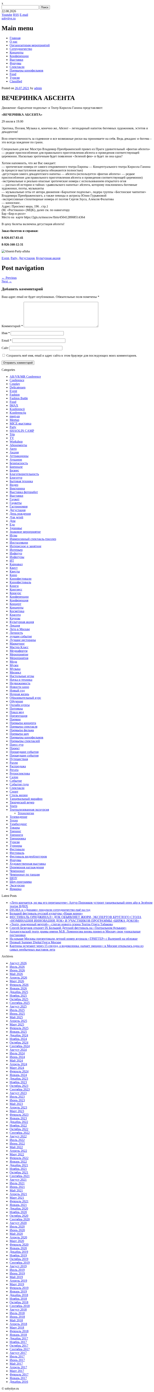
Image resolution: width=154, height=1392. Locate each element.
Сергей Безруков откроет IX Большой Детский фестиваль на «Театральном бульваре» (68, 928)
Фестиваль (17, 853)
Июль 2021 (17, 1183)
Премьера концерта (23, 723)
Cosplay (15, 383)
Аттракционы (19, 456)
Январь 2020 (18, 1248)
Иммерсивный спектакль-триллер (33, 539)
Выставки (16, 59)
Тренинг (15, 831)
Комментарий (12, 326)
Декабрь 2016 (19, 1381)
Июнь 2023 (17, 1100)
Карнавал (16, 564)
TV (12, 438)
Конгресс (16, 589)
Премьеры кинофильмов (26, 70)
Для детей (16, 517)
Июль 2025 (17, 1010)
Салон (14, 777)
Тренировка (18, 838)
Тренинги (16, 835)
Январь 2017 (18, 1378)
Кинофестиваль (20, 582)
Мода (13, 661)
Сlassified (16, 81)
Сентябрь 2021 (20, 1176)
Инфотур (16, 553)
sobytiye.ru (9, 18)
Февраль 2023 (19, 1114)
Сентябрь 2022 (20, 1132)
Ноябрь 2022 (18, 1125)
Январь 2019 (18, 1291)
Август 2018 (18, 1309)
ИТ (12, 560)
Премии (15, 719)
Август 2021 (18, 1179)
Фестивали (17, 849)
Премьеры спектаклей (25, 741)
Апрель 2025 (18, 1021)
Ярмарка (15, 889)
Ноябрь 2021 (18, 1168)
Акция (14, 452)
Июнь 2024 (17, 1057)
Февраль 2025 (19, 1028)
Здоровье (16, 528)
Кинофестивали (20, 578)
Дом (12, 521)
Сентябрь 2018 (20, 1306)
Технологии (26, 813)
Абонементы (18, 445)
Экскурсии (17, 885)
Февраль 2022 (19, 1158)
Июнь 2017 (17, 1360)
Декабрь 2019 (19, 1251)
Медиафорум (18, 650)
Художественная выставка (28, 863)
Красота (15, 614)
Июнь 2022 (17, 1143)
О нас (13, 41)
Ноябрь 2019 (18, 1255)
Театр (13, 806)
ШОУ (13, 878)
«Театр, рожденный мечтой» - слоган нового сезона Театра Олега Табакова (61, 924)
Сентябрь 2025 (20, 1003)
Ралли (14, 762)
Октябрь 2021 (19, 1172)
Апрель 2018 (18, 1324)
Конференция (19, 600)
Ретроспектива (20, 773)
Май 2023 (16, 1104)
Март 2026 (17, 981)
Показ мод (17, 712)
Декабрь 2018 (19, 1295)
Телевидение (18, 816)
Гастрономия (18, 506)
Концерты (16, 52)
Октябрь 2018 (19, 1302)
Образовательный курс (25, 697)
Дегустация (26, 258)
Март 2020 (17, 1241)
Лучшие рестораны (23, 640)
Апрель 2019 (18, 1280)
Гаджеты (16, 503)
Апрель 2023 (18, 1107)
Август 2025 (18, 1006)
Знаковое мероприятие (25, 531)
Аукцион (16, 459)
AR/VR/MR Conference (25, 376)
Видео (14, 485)
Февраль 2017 (19, 1374)
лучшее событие (21, 636)
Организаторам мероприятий (30, 45)
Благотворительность (24, 474)
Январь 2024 (18, 1075)
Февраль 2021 (19, 1201)
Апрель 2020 (18, 1237)
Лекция (15, 625)
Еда (12, 524)
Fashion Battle (19, 398)
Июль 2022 (17, 1140)
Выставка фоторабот (24, 492)
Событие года (19, 784)
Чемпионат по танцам (25, 874)
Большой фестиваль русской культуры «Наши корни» (46, 913)
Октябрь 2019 (19, 1259)
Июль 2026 (17, 966)
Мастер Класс (19, 647)
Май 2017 (16, 1363)
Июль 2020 (17, 1226)
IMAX (14, 405)
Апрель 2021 (18, 1194)
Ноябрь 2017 (18, 1342)
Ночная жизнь (19, 694)
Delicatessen (17, 387)
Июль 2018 (17, 1313)
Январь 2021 (18, 1205)
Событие (16, 780)
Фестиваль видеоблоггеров (28, 856)
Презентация (18, 715)
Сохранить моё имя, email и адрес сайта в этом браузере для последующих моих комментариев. (71, 355)
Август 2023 (18, 1093)
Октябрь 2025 (19, 999)
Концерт (15, 604)
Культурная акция (48, 258)
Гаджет (14, 499)
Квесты (15, 571)
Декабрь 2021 (19, 1165)
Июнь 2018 (17, 1316)
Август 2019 (18, 1266)
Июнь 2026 (17, 970)
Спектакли (17, 67)
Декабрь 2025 (19, 992)
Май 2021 (16, 1190)
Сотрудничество (21, 49)
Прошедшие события (24, 752)
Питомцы (16, 708)
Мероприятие (19, 654)
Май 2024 (16, 1060)
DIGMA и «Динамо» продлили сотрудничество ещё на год (50, 909)
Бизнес (14, 470)
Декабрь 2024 (19, 1035)
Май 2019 (16, 1277)
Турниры (16, 845)
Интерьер (16, 549)
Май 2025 (16, 1017)
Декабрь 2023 (19, 1078)
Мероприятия (19, 658)
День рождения (20, 513)
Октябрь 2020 (19, 1215)
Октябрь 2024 (19, 1042)
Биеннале (16, 466)
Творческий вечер (22, 802)
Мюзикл (15, 672)
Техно (14, 820)
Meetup (14, 420)
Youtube (7, 14)
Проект (15, 748)
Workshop (16, 441)
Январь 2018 (18, 1334)
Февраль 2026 (19, 984)
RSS (16, 14)
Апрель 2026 (18, 977)
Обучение (16, 701)
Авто (13, 448)
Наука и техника (21, 679)
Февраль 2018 (19, 1331)
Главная (15, 38)
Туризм (15, 77)
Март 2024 (17, 1067)
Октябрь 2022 (19, 1129)
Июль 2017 (17, 1356)
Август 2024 (18, 1049)
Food (13, 74)
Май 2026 (16, 974)
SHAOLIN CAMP (22, 430)
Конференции (19, 56)
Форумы (15, 63)
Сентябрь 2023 (20, 1089)
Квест (14, 568)
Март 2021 (17, 1197)
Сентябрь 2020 (20, 1219)
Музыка (15, 669)
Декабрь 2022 (19, 1122)
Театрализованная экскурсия (29, 809)
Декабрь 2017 (19, 1338)
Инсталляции (19, 542)
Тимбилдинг (18, 824)
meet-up (15, 416)
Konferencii (17, 409)
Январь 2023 (18, 1118)
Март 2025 (17, 1024)
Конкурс (15, 593)
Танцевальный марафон (26, 798)
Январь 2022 (18, 1161)
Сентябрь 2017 (20, 1349)
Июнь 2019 (17, 1273)
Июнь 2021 (17, 1187)
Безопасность (19, 463)
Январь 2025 (18, 1031)
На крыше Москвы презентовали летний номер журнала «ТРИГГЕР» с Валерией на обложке (74, 938)
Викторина (17, 488)
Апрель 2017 (18, 1367)
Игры (13, 535)
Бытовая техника (21, 481)
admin (38, 88)
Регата (14, 770)
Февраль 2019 (19, 1288)
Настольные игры (22, 676)
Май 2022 (16, 1147)
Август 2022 (18, 1136)
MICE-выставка (20, 423)
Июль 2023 (17, 1096)
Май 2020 (16, 1233)
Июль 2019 (17, 1270)
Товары (15, 827)
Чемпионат (17, 871)
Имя (6, 333)
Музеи (14, 665)
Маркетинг (17, 643)
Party (14, 258)
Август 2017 (18, 1353)
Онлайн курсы (20, 705)
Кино (13, 575)
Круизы (15, 618)
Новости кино (19, 687)
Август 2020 (18, 1223)
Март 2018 (17, 1327)
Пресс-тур (16, 744)
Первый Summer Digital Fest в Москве (35, 942)
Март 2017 (17, 1371)
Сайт (5, 348)
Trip (12, 434)
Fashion (15, 394)
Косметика (17, 611)
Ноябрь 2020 (18, 1212)
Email (6, 340)
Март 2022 (17, 1154)
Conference (17, 380)
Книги (14, 586)
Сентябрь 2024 (20, 1046)
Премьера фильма (22, 730)
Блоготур (16, 477)
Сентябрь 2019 (20, 1262)
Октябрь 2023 (19, 1086)
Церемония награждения (27, 867)
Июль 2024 (17, 1053)
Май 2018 (16, 1320)
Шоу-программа (21, 881)
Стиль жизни (19, 795)
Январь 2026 (18, 988)
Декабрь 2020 (19, 1208)
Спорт (14, 791)
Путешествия (19, 759)
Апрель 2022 (18, 1150)
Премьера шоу (19, 733)
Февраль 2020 (19, 1244)
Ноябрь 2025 (18, 995)
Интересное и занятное (25, 546)
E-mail (24, 14)
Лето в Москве (20, 629)
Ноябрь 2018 (18, 1298)
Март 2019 (17, 1284)
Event (5, 258)
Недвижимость (20, 683)
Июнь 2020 (17, 1230)
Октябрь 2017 (19, 1345)
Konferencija (18, 412)
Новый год (17, 690)
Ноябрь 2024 (18, 1039)
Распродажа (18, 766)
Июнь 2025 (17, 1013)
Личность (16, 632)
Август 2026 (18, 963)
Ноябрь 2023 (18, 1082)
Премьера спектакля (23, 726)
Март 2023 (17, 1111)
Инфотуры (17, 557)
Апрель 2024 (18, 1064)
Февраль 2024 (19, 1071)
